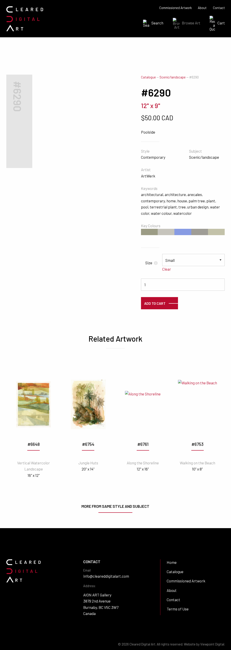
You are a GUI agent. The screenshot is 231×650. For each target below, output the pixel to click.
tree (182, 207)
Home (172, 562)
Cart (221, 23)
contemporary (153, 201)
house (182, 201)
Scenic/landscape (172, 77)
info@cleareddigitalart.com (106, 576)
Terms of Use (178, 609)
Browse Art (191, 23)
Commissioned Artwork (175, 8)
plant (210, 201)
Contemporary (153, 157)
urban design (197, 207)
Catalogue (148, 77)
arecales (194, 194)
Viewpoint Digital (212, 644)
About (202, 8)
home (171, 201)
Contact (219, 8)
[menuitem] (152, 23)
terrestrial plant (163, 207)
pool (144, 207)
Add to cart (155, 303)
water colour (161, 213)
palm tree (197, 201)
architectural (152, 194)
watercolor (182, 213)
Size (150, 262)
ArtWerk (148, 176)
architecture (175, 194)
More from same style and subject (115, 506)
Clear (166, 269)
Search (157, 23)
